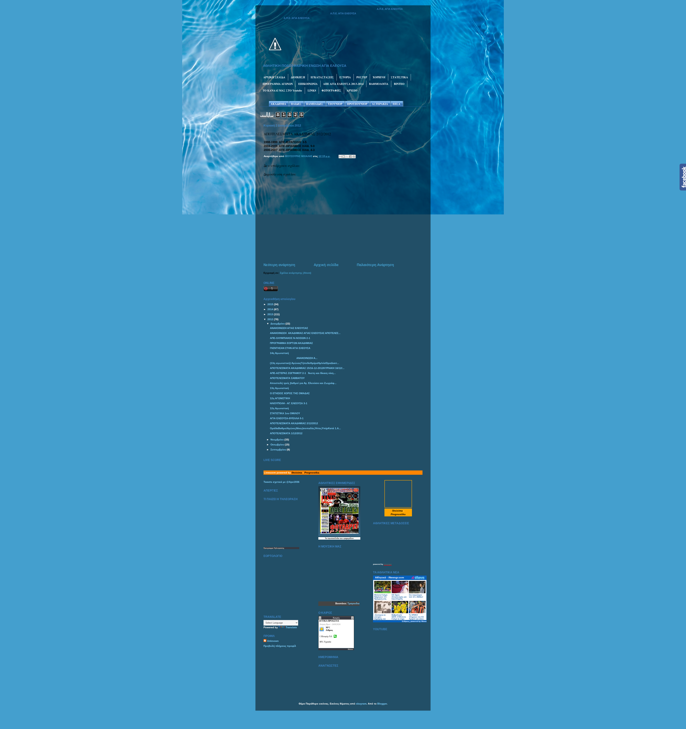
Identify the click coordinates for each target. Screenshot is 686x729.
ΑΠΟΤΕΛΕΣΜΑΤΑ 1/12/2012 (286, 433)
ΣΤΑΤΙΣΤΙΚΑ (399, 77)
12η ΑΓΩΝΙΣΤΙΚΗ (280, 398)
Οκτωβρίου (277, 444)
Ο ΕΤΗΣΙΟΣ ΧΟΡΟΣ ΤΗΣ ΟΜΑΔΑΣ (290, 393)
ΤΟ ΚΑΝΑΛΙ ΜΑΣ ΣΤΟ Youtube (282, 90)
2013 (270, 314)
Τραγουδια (353, 603)
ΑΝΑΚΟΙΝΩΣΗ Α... (293, 358)
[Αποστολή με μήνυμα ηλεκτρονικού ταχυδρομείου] (340, 156)
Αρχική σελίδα (326, 265)
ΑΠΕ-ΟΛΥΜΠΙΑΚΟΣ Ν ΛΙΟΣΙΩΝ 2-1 (290, 338)
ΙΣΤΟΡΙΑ (345, 77)
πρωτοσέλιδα (333, 538)
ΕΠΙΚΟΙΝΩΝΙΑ (308, 84)
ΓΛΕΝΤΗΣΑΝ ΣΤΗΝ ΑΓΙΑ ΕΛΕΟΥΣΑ (290, 348)
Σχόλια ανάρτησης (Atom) (295, 272)
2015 (270, 304)
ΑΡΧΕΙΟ (352, 90)
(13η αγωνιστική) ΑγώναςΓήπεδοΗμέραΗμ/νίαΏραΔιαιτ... (304, 363)
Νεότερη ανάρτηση (279, 265)
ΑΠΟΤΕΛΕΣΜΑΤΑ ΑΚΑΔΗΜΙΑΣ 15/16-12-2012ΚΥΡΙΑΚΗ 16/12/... (307, 368)
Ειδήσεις (405, 621)
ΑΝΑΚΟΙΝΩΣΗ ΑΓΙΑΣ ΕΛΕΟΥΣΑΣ (289, 328)
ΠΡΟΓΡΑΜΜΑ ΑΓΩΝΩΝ (278, 84)
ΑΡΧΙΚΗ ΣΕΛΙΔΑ (274, 77)
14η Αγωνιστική (279, 353)
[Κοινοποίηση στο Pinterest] (354, 156)
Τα (326, 538)
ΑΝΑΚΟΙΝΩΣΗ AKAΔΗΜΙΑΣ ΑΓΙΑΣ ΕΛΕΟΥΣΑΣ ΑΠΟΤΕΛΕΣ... (305, 333)
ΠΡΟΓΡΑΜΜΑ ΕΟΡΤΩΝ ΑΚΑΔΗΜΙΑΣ (291, 343)
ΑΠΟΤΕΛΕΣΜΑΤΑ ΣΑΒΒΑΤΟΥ (287, 378)
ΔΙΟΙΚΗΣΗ (298, 77)
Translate (291, 627)
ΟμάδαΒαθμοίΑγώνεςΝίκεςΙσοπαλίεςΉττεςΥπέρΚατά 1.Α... (305, 428)
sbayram (361, 703)
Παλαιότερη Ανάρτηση (375, 265)
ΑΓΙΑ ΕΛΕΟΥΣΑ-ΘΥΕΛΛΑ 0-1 (287, 418)
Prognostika (311, 472)
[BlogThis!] (344, 156)
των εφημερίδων (346, 538)
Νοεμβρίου (277, 439)
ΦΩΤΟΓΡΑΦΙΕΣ (331, 90)
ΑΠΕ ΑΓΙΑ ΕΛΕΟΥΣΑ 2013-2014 (343, 84)
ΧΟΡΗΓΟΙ (379, 77)
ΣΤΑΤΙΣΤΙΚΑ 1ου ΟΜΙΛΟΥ (285, 413)
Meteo (350, 649)
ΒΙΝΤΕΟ (399, 84)
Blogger (382, 703)
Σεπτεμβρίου (278, 449)
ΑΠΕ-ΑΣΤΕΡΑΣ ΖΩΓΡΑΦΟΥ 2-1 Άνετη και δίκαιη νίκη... (303, 373)
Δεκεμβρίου (277, 323)
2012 (270, 319)
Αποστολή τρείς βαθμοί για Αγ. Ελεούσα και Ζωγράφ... (303, 383)
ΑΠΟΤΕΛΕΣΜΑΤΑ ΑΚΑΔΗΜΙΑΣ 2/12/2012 (294, 423)
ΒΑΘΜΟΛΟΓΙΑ (378, 84)
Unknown (273, 640)
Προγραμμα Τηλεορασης (274, 548)
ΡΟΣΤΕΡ (361, 77)
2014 (270, 309)
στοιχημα (388, 564)
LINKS (312, 90)
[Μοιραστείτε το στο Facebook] (350, 156)
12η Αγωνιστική (279, 408)
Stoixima (297, 472)
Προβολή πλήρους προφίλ (280, 645)
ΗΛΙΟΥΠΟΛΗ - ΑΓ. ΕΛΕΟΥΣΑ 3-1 (288, 403)
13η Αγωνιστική (279, 388)
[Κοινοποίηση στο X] (347, 156)
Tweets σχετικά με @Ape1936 (281, 481)
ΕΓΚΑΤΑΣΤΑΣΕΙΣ (322, 77)
